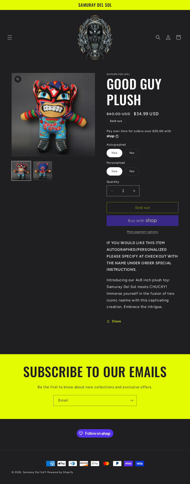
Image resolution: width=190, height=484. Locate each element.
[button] (10, 37)
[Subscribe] (131, 400)
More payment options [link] (142, 231)
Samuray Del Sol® (34, 472)
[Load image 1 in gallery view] (21, 170)
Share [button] (116, 321)
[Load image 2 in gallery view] (42, 170)
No (134, 154)
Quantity (113, 181)
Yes (116, 154)
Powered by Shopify (60, 472)
